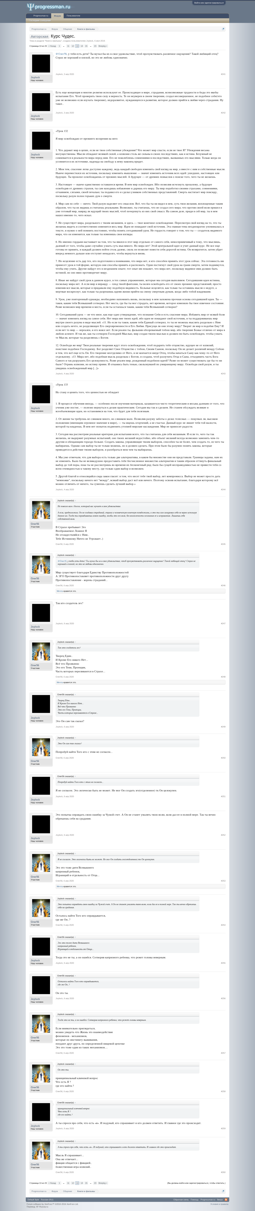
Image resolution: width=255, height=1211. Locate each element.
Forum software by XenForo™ (52, 1204)
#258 (223, 1091)
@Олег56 (61, 54)
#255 (223, 963)
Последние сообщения (40, 20)
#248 (223, 677)
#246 (223, 585)
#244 (223, 489)
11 (68, 46)
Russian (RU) (47, 1200)
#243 (223, 373)
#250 (223, 758)
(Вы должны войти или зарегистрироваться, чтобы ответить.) (196, 1183)
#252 (223, 835)
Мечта (60, 591)
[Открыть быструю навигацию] (223, 29)
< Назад (52, 46)
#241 (223, 74)
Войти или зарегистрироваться (209, 3)
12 (73, 46)
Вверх (220, 1200)
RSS (226, 1199)
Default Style (33, 1200)
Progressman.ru (40, 16)
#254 (223, 925)
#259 (223, 1128)
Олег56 (35, 523)
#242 (223, 113)
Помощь (195, 1200)
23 (95, 46)
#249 (223, 727)
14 (82, 46)
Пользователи (73, 16)
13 (77, 46)
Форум (57, 16)
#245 (223, 544)
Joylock (89, 41)
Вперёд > (103, 46)
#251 (223, 796)
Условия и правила (219, 1204)
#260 (223, 1172)
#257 (223, 1053)
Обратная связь (181, 1200)
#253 (223, 881)
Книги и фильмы (53, 41)
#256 (223, 998)
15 (86, 46)
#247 (223, 623)
